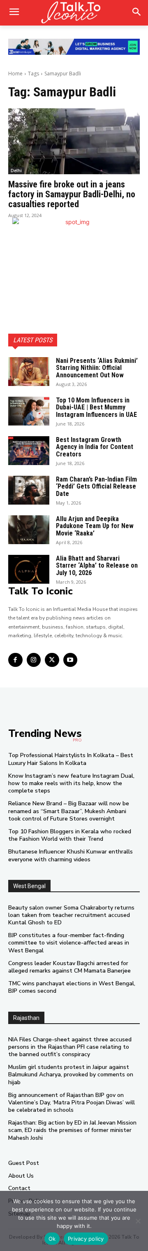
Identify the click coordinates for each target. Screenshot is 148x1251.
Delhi (16, 170)
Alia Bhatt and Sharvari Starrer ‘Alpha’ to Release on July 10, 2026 (97, 565)
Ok (52, 1238)
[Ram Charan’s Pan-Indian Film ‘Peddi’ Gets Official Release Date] (28, 490)
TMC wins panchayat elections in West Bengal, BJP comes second (71, 987)
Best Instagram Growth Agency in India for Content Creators (94, 447)
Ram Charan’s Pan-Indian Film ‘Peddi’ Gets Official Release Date (96, 486)
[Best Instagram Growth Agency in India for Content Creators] (28, 450)
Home (15, 73)
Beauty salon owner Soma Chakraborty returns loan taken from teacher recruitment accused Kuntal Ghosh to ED (71, 915)
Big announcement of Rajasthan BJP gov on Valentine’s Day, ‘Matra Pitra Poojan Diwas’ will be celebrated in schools (71, 1102)
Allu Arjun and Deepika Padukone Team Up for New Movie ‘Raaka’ (95, 526)
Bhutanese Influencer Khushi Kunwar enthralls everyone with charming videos (70, 855)
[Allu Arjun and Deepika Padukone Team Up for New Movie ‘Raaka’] (28, 529)
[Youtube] (70, 660)
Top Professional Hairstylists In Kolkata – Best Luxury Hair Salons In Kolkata (70, 759)
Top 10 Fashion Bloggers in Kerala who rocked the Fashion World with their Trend (69, 835)
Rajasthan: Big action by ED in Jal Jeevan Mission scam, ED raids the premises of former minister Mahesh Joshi (72, 1130)
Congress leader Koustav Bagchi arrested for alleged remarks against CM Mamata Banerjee (69, 967)
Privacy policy (86, 1238)
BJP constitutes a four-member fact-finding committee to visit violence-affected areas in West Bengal (68, 942)
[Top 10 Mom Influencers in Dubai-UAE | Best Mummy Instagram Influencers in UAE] (28, 411)
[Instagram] (34, 660)
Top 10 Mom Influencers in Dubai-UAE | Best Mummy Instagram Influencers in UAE (96, 407)
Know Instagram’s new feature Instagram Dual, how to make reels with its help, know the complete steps (71, 783)
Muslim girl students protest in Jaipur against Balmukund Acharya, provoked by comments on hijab (70, 1074)
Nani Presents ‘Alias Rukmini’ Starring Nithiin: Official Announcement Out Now (97, 368)
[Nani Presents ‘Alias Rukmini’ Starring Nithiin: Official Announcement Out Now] (28, 371)
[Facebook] (15, 660)
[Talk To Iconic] (74, 13)
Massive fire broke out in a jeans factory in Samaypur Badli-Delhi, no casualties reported (71, 194)
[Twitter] (52, 660)
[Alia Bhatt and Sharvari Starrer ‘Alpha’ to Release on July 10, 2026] (28, 569)
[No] (138, 1221)
